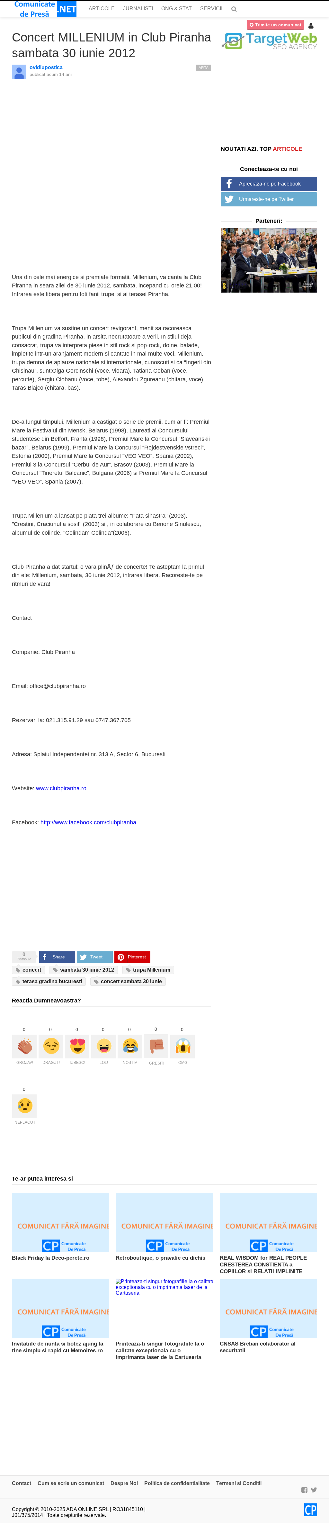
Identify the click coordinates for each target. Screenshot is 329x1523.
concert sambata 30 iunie (131, 981)
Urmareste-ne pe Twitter (266, 199)
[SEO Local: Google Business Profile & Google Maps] (269, 40)
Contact (21, 1483)
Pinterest (137, 956)
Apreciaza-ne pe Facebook (270, 183)
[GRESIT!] (156, 1046)
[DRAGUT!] (51, 1046)
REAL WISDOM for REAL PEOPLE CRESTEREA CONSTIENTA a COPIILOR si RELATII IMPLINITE (263, 1264)
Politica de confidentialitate (177, 1483)
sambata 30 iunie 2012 (86, 970)
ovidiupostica (46, 67)
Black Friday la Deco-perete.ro (50, 1258)
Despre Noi (124, 1483)
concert (31, 970)
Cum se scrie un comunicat (71, 1483)
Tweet (96, 956)
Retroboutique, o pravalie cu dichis (160, 1258)
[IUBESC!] (77, 1046)
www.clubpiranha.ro (61, 788)
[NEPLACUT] (24, 1106)
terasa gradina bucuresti (51, 981)
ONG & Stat (176, 8)
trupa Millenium (151, 970)
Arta (204, 68)
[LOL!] (103, 1046)
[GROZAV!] (24, 1046)
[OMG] (182, 1046)
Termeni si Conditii (239, 1483)
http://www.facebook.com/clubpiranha (88, 822)
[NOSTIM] (130, 1046)
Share (59, 956)
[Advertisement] (269, 97)
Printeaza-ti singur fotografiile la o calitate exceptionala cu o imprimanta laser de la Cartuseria (160, 1350)
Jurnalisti (138, 8)
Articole (102, 8)
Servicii (211, 8)
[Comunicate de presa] (44, 9)
